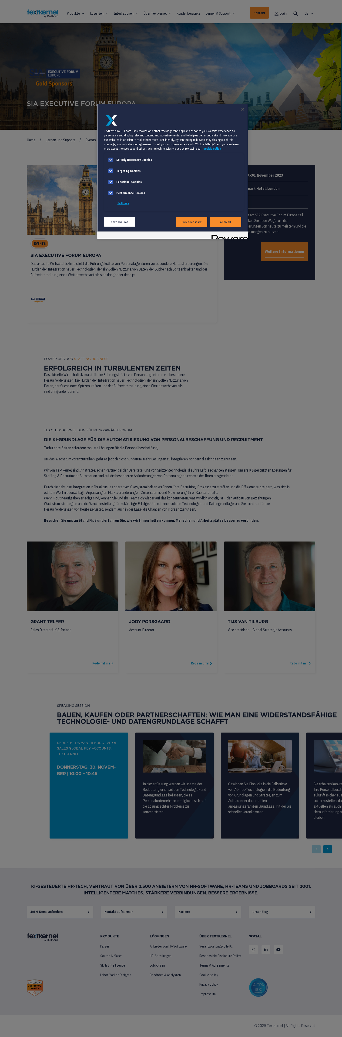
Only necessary (191, 222)
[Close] (243, 109)
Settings (123, 203)
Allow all (225, 222)
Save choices (119, 222)
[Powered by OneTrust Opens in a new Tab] (228, 236)
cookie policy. (212, 148)
